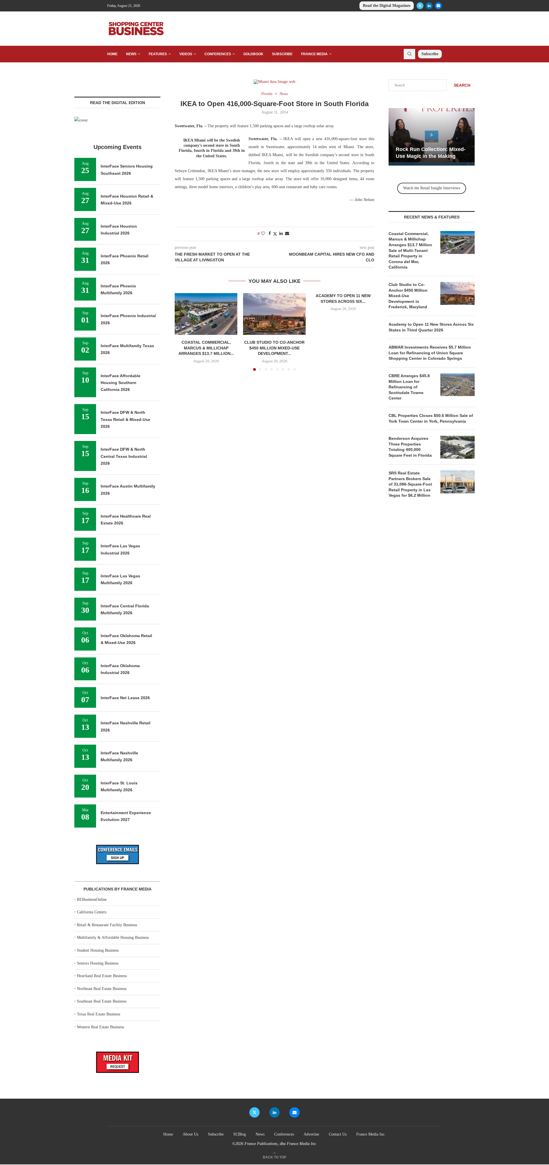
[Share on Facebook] (269, 233)
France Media (314, 54)
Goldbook (253, 54)
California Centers (91, 912)
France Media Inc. (371, 1134)
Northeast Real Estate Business (101, 989)
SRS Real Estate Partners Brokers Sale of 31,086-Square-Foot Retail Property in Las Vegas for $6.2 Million (410, 484)
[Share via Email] (287, 233)
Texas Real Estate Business (98, 1014)
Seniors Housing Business (97, 963)
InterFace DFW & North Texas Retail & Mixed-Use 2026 (125, 419)
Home (112, 54)
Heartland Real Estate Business (102, 976)
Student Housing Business (98, 950)
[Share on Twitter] (275, 233)
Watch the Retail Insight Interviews (431, 188)
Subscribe (282, 54)
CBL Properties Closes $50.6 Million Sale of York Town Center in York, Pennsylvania (431, 418)
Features (158, 54)
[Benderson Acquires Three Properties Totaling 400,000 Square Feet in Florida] (457, 447)
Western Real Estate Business (100, 1027)
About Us (190, 1134)
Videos (185, 54)
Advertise (311, 1134)
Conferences (217, 54)
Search (462, 85)
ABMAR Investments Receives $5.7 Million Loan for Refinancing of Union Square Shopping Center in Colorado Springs (430, 353)
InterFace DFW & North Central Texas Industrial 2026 (124, 456)
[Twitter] (420, 5)
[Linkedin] (429, 5)
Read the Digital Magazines (386, 5)
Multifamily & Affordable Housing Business (113, 937)
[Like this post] (263, 233)
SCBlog (239, 1134)
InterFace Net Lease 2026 (125, 697)
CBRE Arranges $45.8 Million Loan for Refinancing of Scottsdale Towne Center (409, 386)
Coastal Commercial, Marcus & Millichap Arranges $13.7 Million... (206, 348)
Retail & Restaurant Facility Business (107, 925)
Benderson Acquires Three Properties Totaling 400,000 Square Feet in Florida (411, 447)
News (131, 54)
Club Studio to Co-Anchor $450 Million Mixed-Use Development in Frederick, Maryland (408, 295)
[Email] (438, 5)
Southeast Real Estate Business (101, 1001)
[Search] (409, 54)
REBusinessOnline (92, 899)
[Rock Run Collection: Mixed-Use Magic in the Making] (432, 137)
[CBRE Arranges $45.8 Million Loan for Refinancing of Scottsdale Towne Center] (457, 384)
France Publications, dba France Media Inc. (280, 1144)
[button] (182, 332)
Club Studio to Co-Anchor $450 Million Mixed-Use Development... (274, 348)
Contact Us (338, 1134)
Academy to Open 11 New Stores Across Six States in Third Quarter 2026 (431, 327)
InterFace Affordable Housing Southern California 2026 (120, 382)
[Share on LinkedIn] (281, 233)
